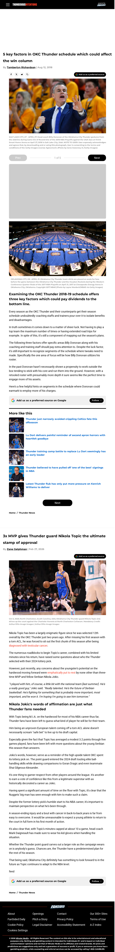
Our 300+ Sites (98, 913)
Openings (38, 913)
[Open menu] (8, 4)
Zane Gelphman (17, 549)
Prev (18, 157)
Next (97, 157)
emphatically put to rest (61, 672)
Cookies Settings (18, 930)
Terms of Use (98, 919)
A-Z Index (95, 924)
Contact (61, 913)
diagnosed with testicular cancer (28, 645)
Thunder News (27, 512)
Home (12, 512)
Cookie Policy (16, 924)
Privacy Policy (65, 919)
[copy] (27, 74)
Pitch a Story (39, 919)
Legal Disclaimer (42, 924)
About (11, 913)
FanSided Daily (16, 919)
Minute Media (22, 938)
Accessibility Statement (71, 924)
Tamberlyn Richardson (21, 67)
